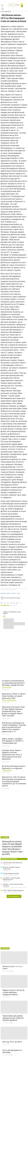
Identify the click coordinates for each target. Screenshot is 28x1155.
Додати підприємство (14, 896)
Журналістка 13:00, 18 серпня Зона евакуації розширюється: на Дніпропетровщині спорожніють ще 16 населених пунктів (14, 781)
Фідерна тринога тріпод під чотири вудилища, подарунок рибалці (13, 992)
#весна (14, 593)
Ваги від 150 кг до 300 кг (12, 1042)
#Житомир (3, 593)
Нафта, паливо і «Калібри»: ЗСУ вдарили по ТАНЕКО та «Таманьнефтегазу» (12, 741)
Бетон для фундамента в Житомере (12, 1051)
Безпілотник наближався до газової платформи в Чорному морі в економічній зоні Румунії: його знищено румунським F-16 (14, 727)
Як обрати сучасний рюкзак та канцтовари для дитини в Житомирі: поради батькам (13, 683)
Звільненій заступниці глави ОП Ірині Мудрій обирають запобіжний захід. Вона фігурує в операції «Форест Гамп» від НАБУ (13, 711)
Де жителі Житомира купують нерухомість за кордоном (13, 767)
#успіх (18, 593)
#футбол (9, 593)
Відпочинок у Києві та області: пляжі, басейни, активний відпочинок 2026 (14, 696)
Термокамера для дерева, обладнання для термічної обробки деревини (12, 1018)
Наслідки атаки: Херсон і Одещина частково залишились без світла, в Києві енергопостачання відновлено (12, 754)
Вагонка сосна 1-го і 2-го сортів (12, 967)
